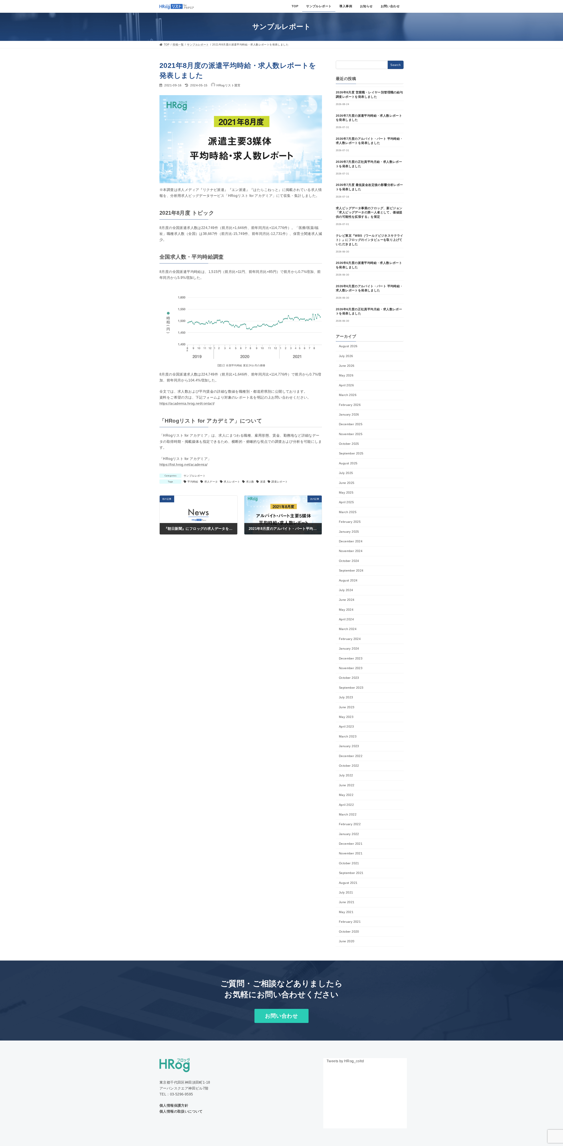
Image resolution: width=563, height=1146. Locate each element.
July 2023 (346, 697)
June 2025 (347, 483)
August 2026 (348, 346)
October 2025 (349, 443)
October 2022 (349, 765)
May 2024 (346, 609)
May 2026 (346, 375)
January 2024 (349, 648)
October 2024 (349, 561)
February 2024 (350, 639)
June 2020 (347, 941)
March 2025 (347, 512)
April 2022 (346, 804)
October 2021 (349, 863)
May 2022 (346, 795)
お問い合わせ (281, 1016)
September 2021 (351, 873)
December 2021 (350, 843)
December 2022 (350, 756)
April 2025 (346, 502)
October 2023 (349, 677)
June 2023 (347, 707)
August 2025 (348, 463)
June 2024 (347, 599)
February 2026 (350, 404)
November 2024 (350, 551)
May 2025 (346, 492)
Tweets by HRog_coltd (345, 1061)
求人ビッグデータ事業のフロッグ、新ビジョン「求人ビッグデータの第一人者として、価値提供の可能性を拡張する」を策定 (369, 212)
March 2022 (347, 814)
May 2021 (346, 912)
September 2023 (351, 687)
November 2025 (350, 434)
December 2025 (350, 424)
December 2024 (350, 541)
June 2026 (347, 365)
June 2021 (347, 902)
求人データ (211, 481)
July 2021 (346, 892)
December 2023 (350, 658)
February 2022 (350, 824)
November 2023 (350, 668)
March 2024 (347, 629)
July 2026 (346, 356)
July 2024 (346, 590)
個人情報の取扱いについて (181, 1111)
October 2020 (349, 931)
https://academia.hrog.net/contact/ (187, 403)
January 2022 (349, 834)
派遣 (262, 481)
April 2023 (346, 726)
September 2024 (351, 570)
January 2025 (349, 531)
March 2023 (347, 736)
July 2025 (346, 473)
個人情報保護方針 (173, 1105)
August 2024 (348, 580)
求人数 (250, 481)
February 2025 (350, 521)
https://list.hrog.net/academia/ (183, 465)
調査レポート (279, 481)
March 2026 (347, 395)
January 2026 (349, 414)
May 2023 (346, 717)
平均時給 (192, 481)
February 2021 (350, 921)
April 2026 (346, 385)
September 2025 (351, 453)
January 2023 (349, 746)
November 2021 (350, 853)
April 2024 (346, 619)
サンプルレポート (194, 475)
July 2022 (346, 775)
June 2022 (347, 785)
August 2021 (348, 882)
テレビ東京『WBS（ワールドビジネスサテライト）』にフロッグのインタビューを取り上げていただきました (369, 240)
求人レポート (232, 481)
